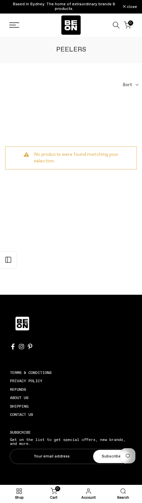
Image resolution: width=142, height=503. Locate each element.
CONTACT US (21, 414)
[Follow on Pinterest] (30, 347)
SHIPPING (19, 406)
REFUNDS (18, 389)
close (131, 7)
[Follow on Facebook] (13, 347)
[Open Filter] (8, 260)
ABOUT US (19, 397)
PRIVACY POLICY (26, 381)
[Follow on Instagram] (21, 347)
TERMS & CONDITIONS (31, 372)
